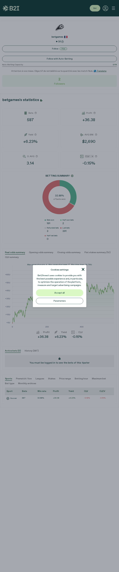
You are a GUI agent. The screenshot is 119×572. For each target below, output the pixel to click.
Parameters (59, 301)
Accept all (59, 292)
